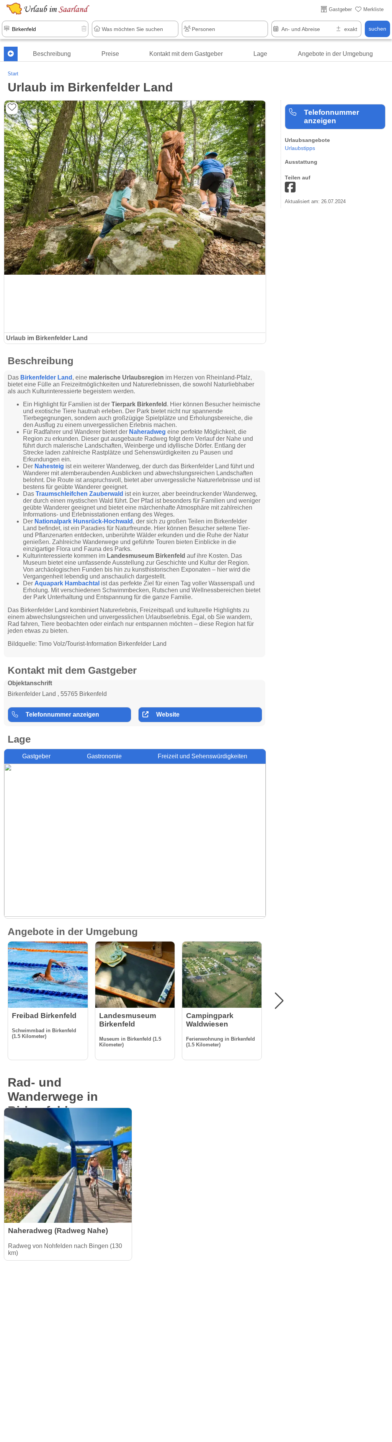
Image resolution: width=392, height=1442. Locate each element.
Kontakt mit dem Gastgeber (186, 54)
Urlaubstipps (300, 148)
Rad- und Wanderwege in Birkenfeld (53, 1096)
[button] (279, 1000)
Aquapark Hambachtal (67, 583)
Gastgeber (36, 756)
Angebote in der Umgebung (335, 54)
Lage (260, 54)
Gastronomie (104, 756)
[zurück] (11, 54)
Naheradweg (147, 432)
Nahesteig (49, 466)
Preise (110, 54)
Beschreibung (52, 54)
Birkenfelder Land (46, 377)
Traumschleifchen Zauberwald (79, 493)
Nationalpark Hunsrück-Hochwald (83, 521)
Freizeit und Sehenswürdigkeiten (202, 756)
